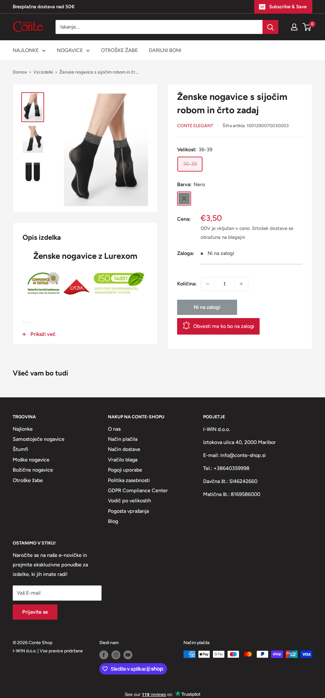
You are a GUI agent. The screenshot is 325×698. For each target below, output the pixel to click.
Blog (113, 521)
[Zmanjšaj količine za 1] (207, 283)
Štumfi (20, 449)
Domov (20, 72)
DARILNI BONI (165, 50)
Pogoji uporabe (125, 470)
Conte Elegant (195, 125)
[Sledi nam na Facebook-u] (103, 654)
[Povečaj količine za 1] (241, 283)
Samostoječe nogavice (38, 439)
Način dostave (124, 449)
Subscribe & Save (288, 7)
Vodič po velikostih (129, 501)
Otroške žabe (28, 480)
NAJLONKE (26, 50)
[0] (307, 27)
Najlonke (23, 429)
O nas (114, 429)
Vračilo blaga (122, 460)
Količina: (187, 284)
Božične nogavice (33, 470)
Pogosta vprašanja (128, 511)
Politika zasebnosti (129, 480)
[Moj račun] (294, 26)
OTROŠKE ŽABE (119, 50)
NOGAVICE (70, 50)
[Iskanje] (270, 27)
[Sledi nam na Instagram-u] (115, 654)
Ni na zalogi (207, 307)
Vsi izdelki (43, 72)
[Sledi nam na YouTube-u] (127, 654)
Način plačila (122, 439)
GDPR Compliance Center (138, 490)
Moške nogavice (31, 460)
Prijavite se (35, 612)
